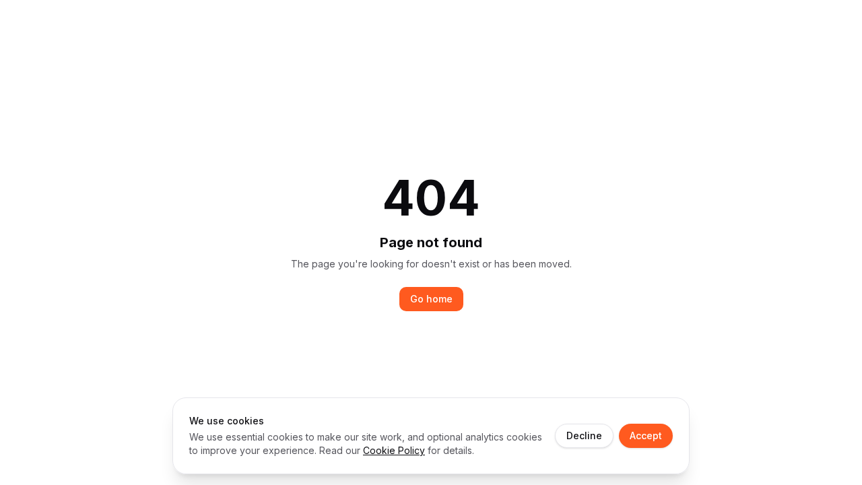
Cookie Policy (394, 450)
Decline (584, 435)
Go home (431, 298)
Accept (646, 435)
